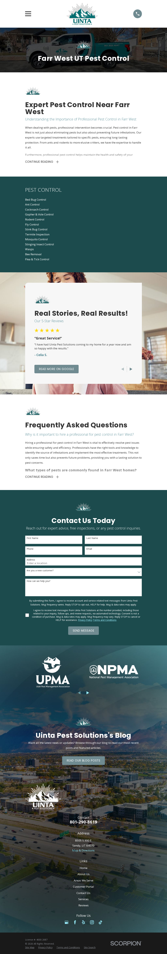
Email (89, 549)
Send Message (83, 631)
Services (83, 899)
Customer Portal (83, 886)
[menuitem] (83, 199)
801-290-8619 (83, 822)
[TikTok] (100, 922)
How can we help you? (38, 581)
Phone (30, 549)
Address (31, 559)
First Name (32, 538)
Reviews (83, 905)
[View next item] (131, 369)
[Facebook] (75, 922)
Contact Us (83, 893)
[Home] (82, 14)
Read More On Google (56, 369)
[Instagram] (92, 922)
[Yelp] (83, 922)
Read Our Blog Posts (83, 760)
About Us (83, 874)
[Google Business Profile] (66, 922)
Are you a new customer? (40, 570)
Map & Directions (83, 850)
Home (83, 868)
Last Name (92, 538)
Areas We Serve (83, 880)
